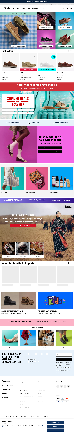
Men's (26, 110)
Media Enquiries (41, 395)
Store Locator (23, 409)
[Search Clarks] (63, 8)
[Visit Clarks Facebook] (57, 391)
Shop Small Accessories (35, 88)
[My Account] (67, 8)
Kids (29, 8)
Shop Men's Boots (6, 319)
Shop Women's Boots (19, 319)
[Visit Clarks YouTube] (68, 391)
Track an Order (23, 415)
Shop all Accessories (57, 200)
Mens (38, 359)
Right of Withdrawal (24, 398)
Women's (9, 110)
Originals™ (23, 8)
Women (17, 8)
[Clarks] (6, 8)
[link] (10, 67)
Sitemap (40, 401)
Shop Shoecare (54, 192)
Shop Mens (6, 395)
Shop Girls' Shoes (55, 319)
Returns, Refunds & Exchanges (26, 401)
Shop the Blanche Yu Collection (22, 226)
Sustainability (41, 406)
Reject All (55, 426)
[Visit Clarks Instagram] (61, 391)
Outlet (42, 8)
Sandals (9, 113)
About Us (40, 390)
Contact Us (22, 390)
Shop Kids (5, 399)
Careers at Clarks (41, 393)
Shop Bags (24, 88)
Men (13, 8)
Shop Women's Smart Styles (50, 152)
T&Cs (51, 88)
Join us (64, 364)
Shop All (46, 88)
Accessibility (40, 398)
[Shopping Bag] (71, 8)
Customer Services (24, 393)
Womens (32, 359)
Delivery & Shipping (24, 395)
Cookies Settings (55, 422)
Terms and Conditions (24, 412)
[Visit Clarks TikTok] (65, 391)
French (31, 367)
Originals (50, 359)
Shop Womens (7, 391)
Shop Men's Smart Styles (50, 148)
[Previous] (68, 51)
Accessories (35, 8)
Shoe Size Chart (23, 406)
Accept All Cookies (55, 430)
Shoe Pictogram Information (26, 404)
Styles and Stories (41, 404)
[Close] (71, 426)
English (38, 367)
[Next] (71, 51)
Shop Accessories (30, 192)
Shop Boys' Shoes (43, 319)
